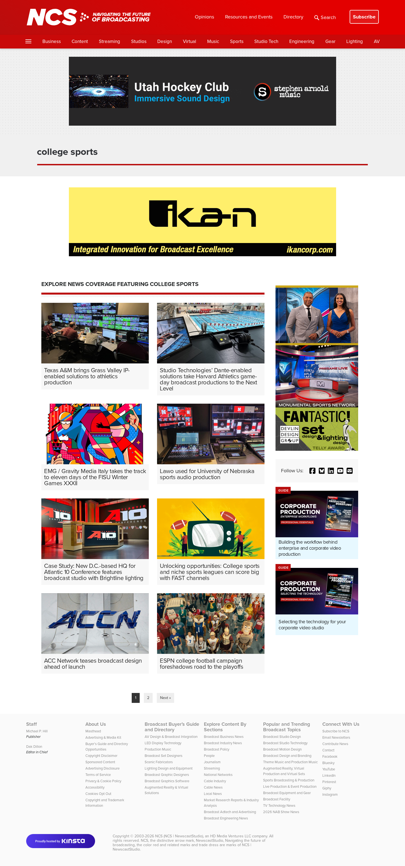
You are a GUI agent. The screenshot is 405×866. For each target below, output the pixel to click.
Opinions (204, 16)
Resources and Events (248, 16)
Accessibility (94, 787)
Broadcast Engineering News (226, 818)
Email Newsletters (336, 737)
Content (80, 41)
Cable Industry (215, 781)
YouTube (328, 769)
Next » (165, 698)
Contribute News (335, 743)
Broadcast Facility (276, 799)
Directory (293, 16)
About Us (95, 724)
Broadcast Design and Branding (287, 755)
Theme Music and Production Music (290, 762)
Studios (139, 41)
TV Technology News (279, 805)
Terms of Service (98, 774)
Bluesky (328, 762)
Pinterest (329, 781)
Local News (213, 793)
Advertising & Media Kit (103, 737)
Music (213, 41)
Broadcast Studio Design (282, 736)
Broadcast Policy (216, 749)
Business (51, 41)
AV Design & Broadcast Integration (171, 736)
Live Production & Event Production (290, 786)
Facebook (329, 756)
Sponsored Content (100, 762)
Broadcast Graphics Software (167, 781)
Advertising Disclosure (102, 768)
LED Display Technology (163, 743)
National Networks (218, 774)
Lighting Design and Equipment (169, 768)
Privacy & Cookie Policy (103, 781)
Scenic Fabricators (159, 762)
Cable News (213, 787)
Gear (330, 41)
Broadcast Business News (224, 736)
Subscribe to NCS (335, 731)
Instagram (330, 794)
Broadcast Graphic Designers (167, 774)
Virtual (189, 41)
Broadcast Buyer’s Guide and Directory (172, 726)
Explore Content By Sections (225, 726)
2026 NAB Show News (281, 811)
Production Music (158, 749)
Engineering (301, 41)
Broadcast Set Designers (163, 755)
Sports (237, 41)
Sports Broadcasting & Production (288, 780)
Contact (328, 750)
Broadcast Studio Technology (285, 743)
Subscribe (364, 16)
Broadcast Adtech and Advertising (230, 811)
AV (377, 41)
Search (328, 17)
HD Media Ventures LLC (230, 836)
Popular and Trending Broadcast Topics (286, 726)
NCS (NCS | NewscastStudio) (179, 836)
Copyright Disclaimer (101, 755)
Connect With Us (341, 724)
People (209, 755)
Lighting (354, 41)
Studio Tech (266, 41)
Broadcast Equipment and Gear (287, 792)
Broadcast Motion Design (282, 749)
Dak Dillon (34, 746)
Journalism (212, 762)
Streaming (109, 41)
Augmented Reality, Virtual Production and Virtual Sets (284, 771)
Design (164, 41)
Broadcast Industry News (223, 743)
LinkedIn (329, 775)
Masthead (93, 731)
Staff (31, 724)
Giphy (326, 788)
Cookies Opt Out (98, 793)
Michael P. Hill (37, 731)
